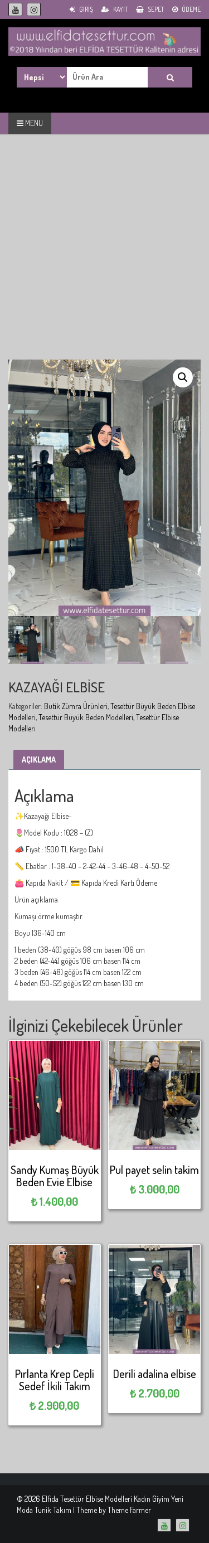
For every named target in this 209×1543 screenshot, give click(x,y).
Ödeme (191, 9)
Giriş (85, 9)
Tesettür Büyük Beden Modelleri (85, 717)
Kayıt (120, 9)
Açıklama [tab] (39, 759)
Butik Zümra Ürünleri (76, 706)
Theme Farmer (129, 1510)
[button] (183, 377)
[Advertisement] (104, 255)
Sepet (155, 9)
